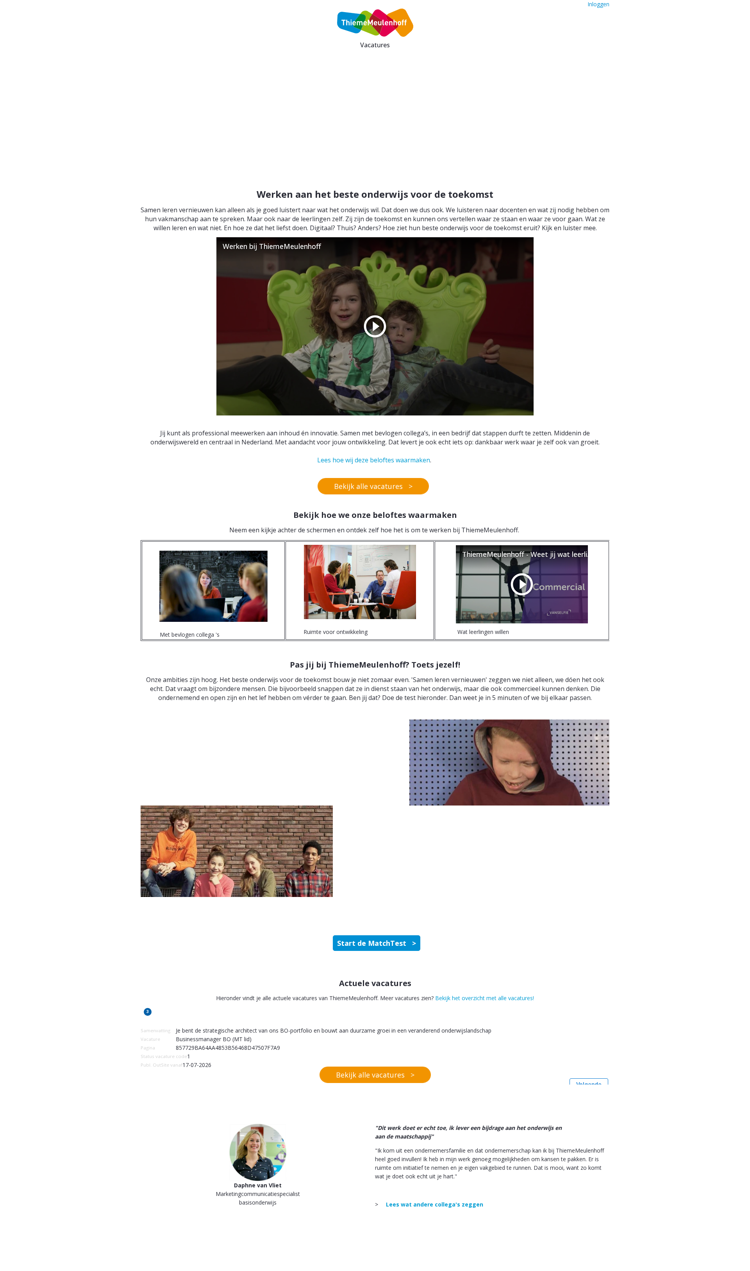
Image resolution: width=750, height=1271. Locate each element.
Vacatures (375, 45)
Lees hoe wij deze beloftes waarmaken (373, 460)
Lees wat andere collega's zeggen (434, 1204)
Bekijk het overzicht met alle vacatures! (484, 998)
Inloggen (598, 4)
